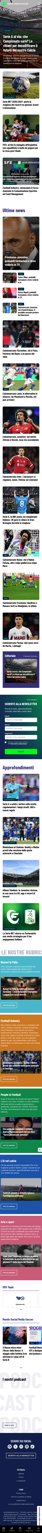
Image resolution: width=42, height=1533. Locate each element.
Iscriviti (21, 752)
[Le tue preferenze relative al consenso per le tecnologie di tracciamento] (40, 1150)
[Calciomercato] (20, 1300)
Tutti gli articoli (9, 1005)
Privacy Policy (21, 1493)
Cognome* (9, 733)
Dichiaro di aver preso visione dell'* (17, 743)
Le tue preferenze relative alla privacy (21, 1504)
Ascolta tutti (9, 1425)
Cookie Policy (21, 1500)
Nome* (7, 725)
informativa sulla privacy (19, 743)
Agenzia (21, 1473)
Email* (7, 716)
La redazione (21, 1481)
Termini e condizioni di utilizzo (21, 1497)
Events (21, 1477)
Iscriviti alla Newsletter (21, 1456)
